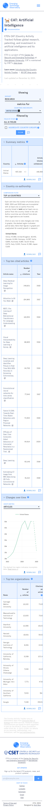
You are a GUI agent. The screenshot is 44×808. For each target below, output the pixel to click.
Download (31, 179)
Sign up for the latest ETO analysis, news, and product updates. (22, 772)
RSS (22, 798)
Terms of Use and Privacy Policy (9, 804)
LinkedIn (22, 789)
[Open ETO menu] (38, 5)
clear (20, 132)
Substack (22, 792)
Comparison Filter (11, 193)
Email (22, 795)
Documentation (13, 29)
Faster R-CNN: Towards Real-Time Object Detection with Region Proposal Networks (9, 418)
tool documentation (27, 732)
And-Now (37, 805)
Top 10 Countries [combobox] (12, 196)
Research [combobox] (10, 99)
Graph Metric (9, 504)
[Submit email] (38, 778)
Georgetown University (14, 60)
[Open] (40, 110)
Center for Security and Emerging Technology (22, 759)
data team (18, 63)
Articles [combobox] (8, 507)
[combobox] (23, 110)
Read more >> (13, 569)
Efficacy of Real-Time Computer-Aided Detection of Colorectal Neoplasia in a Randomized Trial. (8, 441)
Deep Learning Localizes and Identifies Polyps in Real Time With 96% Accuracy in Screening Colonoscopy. (9, 367)
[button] (12, 110)
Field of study (9, 119)
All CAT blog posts (29, 72)
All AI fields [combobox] (10, 122)
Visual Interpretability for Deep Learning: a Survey (9, 342)
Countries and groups (23, 108)
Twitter (22, 786)
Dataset (8, 96)
